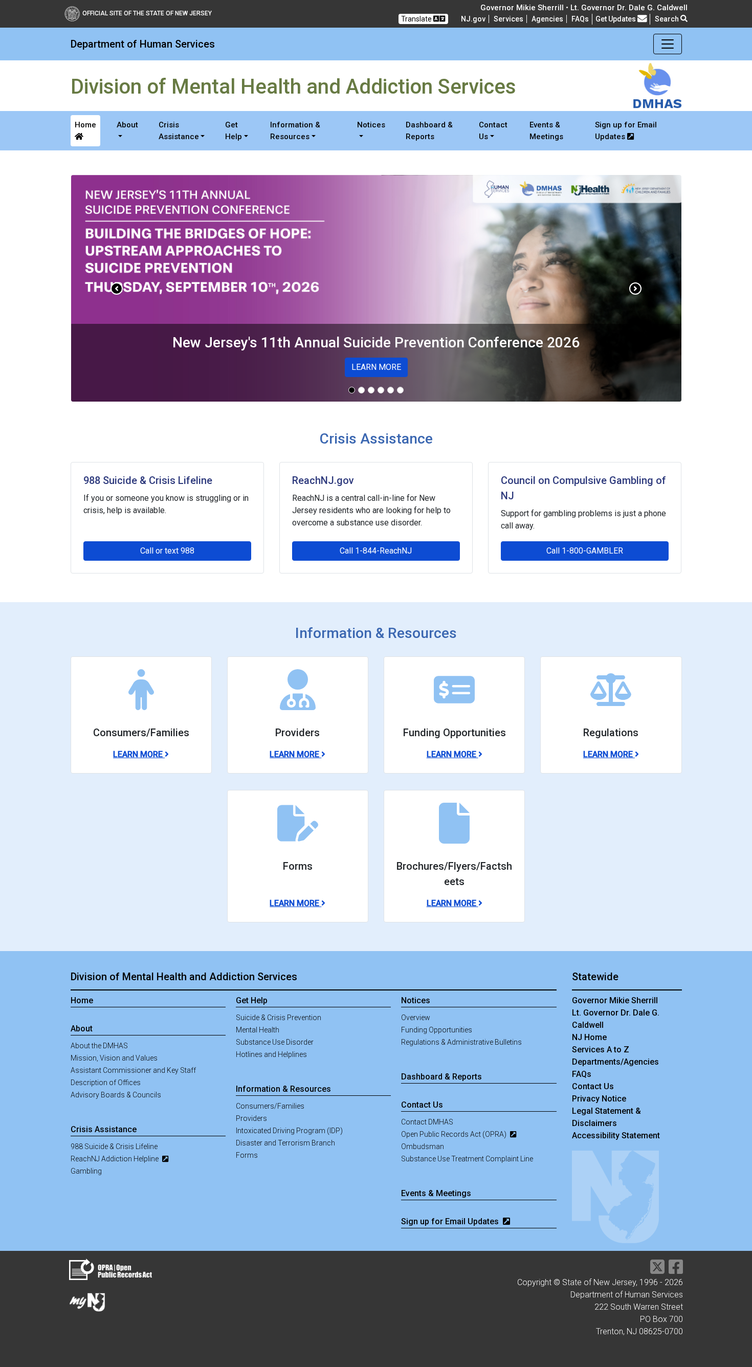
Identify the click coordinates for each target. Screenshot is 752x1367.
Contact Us (593, 1086)
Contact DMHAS (427, 1122)
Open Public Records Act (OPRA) (454, 1134)
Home (85, 124)
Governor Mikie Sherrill (615, 1000)
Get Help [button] (233, 130)
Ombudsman (422, 1146)
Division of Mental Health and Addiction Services (184, 977)
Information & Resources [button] (295, 130)
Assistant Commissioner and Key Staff (133, 1070)
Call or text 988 (167, 551)
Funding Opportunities (436, 1030)
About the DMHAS (99, 1046)
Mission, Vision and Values (114, 1058)
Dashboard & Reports (429, 130)
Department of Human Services (143, 44)
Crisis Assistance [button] (179, 130)
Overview (415, 1017)
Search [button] (667, 19)
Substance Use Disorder (275, 1042)
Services (508, 19)
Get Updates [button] (616, 19)
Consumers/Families (270, 1106)
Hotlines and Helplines (271, 1054)
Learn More (139, 754)
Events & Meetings (546, 130)
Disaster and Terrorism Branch (285, 1143)
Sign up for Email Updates (626, 130)
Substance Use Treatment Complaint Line (467, 1159)
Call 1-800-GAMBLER (584, 551)
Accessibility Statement (616, 1135)
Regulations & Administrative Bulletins (461, 1042)
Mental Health (257, 1030)
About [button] (127, 124)
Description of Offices (106, 1082)
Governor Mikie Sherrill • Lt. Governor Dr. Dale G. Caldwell (584, 7)
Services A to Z (600, 1049)
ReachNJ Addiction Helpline (115, 1159)
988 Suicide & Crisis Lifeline (114, 1146)
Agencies (547, 19)
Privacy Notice (599, 1099)
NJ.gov (473, 19)
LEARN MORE (376, 367)
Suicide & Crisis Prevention (278, 1017)
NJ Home (589, 1037)
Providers (251, 1118)
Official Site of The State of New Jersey (147, 13)
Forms (247, 1155)
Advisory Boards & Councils (116, 1095)
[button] (117, 288)
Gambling (86, 1171)
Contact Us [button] (493, 130)
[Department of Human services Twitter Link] (657, 1270)
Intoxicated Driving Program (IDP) (289, 1131)
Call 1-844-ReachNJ (376, 551)
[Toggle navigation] (667, 44)
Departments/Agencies (615, 1062)
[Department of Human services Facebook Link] (676, 1270)
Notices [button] (371, 124)
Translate (417, 19)
